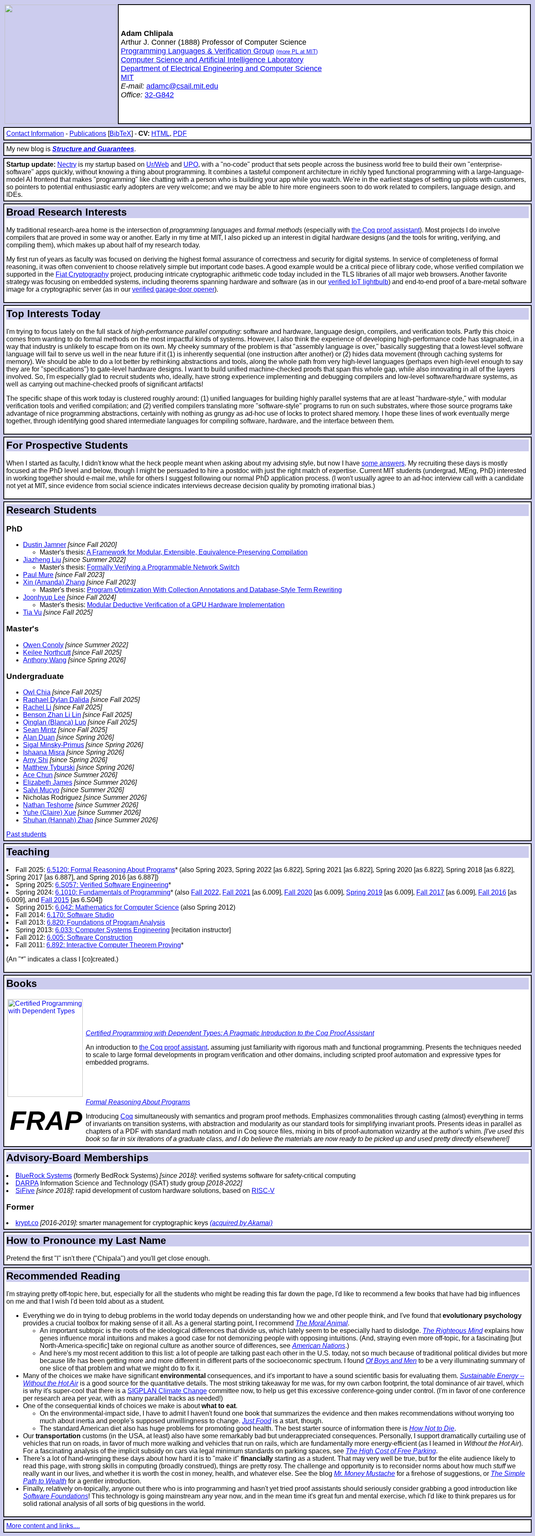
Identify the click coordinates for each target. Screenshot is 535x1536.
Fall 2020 (298, 892)
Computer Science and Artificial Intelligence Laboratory (212, 60)
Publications (87, 133)
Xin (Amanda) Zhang (54, 582)
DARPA (26, 1183)
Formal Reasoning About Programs (138, 1102)
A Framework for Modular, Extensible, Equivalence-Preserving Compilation (197, 552)
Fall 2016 (492, 892)
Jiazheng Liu (42, 559)
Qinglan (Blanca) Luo (54, 722)
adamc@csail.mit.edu (182, 86)
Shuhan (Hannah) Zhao (58, 820)
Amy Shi (35, 759)
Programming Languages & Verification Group (197, 51)
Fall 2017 (430, 892)
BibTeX (120, 133)
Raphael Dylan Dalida (56, 699)
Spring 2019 (364, 892)
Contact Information (35, 133)
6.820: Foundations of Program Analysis (106, 922)
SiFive (25, 1190)
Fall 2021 (236, 892)
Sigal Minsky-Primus (53, 744)
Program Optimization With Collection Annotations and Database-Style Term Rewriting (214, 589)
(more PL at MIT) (297, 51)
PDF (180, 133)
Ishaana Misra (44, 752)
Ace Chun (38, 774)
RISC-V (263, 1190)
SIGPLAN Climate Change (167, 1390)
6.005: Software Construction (89, 937)
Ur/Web (157, 164)
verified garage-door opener (173, 289)
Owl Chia (37, 692)
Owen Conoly (43, 644)
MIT (127, 77)
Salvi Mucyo (41, 789)
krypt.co (26, 1222)
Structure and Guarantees (93, 149)
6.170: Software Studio (80, 914)
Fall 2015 (55, 899)
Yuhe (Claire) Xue (49, 812)
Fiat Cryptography (82, 274)
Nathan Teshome (48, 805)
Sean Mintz (39, 729)
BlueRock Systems (43, 1175)
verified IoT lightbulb (358, 281)
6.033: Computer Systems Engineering (112, 929)
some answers (383, 463)
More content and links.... (43, 1525)
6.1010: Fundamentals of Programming (113, 892)
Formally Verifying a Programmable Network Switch (163, 567)
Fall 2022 (205, 892)
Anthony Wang (44, 660)
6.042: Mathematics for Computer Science (117, 907)
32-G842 (159, 95)
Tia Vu (32, 612)
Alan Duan (39, 737)
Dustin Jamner (44, 544)
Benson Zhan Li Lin (52, 714)
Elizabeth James (47, 782)
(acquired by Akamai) (241, 1222)
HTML (160, 133)
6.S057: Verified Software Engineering (111, 884)
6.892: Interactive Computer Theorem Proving (113, 945)
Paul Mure (38, 574)
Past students (26, 834)
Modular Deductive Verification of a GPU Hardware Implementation (186, 604)
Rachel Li (37, 707)
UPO (190, 164)
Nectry (66, 164)
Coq (126, 1116)
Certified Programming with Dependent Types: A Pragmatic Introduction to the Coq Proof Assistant (230, 1033)
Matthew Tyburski (49, 767)
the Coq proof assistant (386, 230)
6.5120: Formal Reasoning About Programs (111, 869)
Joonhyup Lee (44, 597)
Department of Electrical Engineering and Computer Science (221, 68)
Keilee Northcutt (47, 652)
